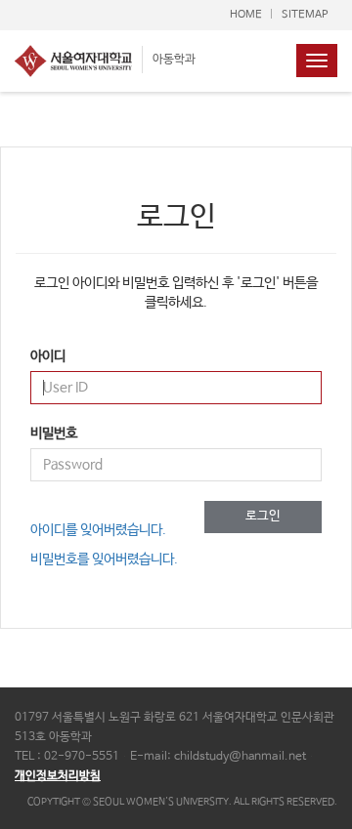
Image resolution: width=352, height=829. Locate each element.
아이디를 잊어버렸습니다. (98, 530)
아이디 (48, 356)
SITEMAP (305, 15)
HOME (246, 15)
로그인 (263, 516)
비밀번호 (53, 433)
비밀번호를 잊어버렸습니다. (104, 559)
